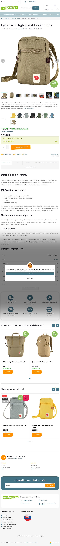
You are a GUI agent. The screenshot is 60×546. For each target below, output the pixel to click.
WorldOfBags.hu (40, 536)
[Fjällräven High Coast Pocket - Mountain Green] (38, 115)
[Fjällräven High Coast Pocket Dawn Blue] (51, 115)
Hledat (35, 8)
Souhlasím (30, 274)
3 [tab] (30, 441)
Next (57, 325)
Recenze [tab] (17, 163)
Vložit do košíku (22, 147)
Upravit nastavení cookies (32, 543)
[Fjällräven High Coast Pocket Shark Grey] (26, 115)
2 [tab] (30, 378)
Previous (53, 325)
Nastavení (30, 278)
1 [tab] (29, 378)
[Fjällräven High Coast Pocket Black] (32, 115)
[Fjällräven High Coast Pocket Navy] (19, 115)
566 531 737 (44, 500)
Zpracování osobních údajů (9, 524)
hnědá (56, 259)
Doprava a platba (7, 517)
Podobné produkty (29, 167)
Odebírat (50, 485)
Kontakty (3, 2)
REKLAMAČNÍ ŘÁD (7, 529)
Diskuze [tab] (28, 163)
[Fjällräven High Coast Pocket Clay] (13, 122)
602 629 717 (26, 503)
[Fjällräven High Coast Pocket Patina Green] (45, 115)
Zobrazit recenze (18, 458)
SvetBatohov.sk (30, 536)
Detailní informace (28, 108)
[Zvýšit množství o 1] (7, 146)
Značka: (55, 154)
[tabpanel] (15, 353)
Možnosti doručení (8, 131)
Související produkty (51, 163)
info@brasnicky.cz (27, 500)
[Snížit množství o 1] (7, 148)
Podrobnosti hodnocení (21, 28)
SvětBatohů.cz (21, 536)
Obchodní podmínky (7, 522)
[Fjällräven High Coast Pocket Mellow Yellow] (13, 115)
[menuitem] (9, 14)
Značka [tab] (39, 163)
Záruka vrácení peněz (8, 520)
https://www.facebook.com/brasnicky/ (48, 503)
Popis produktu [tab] (6, 163)
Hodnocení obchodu (7, 526)
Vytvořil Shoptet (55, 543)
